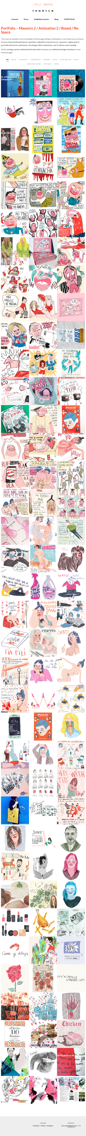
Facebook (36, 1126)
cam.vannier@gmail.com (69, 1126)
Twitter (43, 1126)
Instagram (50, 1126)
